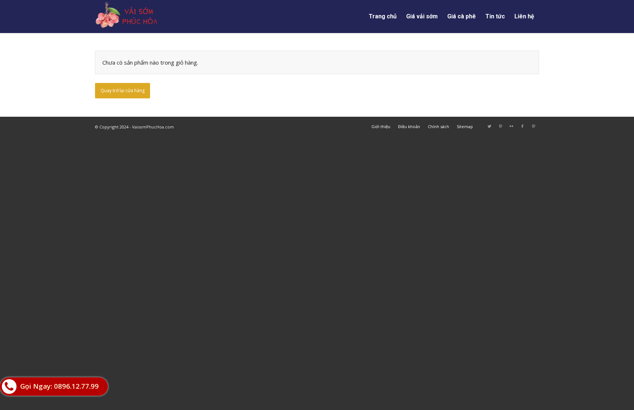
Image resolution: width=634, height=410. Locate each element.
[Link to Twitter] (489, 126)
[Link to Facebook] (522, 126)
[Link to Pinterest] (500, 126)
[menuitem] (382, 16)
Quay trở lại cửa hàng (123, 90)
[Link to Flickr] (511, 126)
